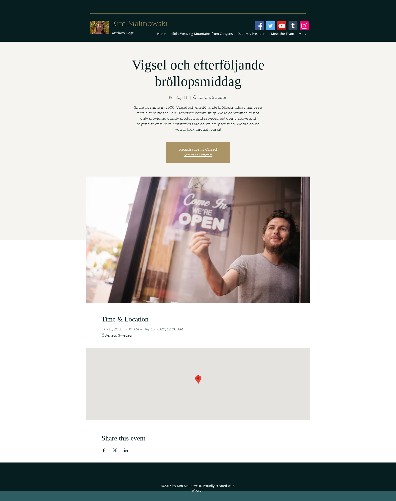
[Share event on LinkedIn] (126, 450)
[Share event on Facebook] (104, 450)
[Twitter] (270, 25)
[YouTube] (281, 25)
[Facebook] (259, 25)
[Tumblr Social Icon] (293, 25)
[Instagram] (304, 25)
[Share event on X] (115, 450)
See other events (198, 155)
